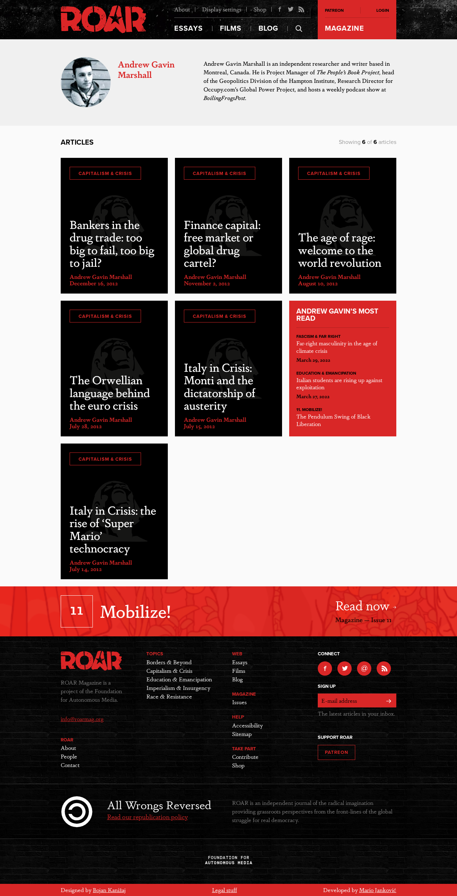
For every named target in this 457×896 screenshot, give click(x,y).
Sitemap (242, 734)
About (182, 9)
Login (382, 10)
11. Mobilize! (309, 409)
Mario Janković (377, 890)
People (69, 756)
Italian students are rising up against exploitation (339, 383)
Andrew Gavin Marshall (101, 276)
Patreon (334, 10)
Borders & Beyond (169, 662)
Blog (268, 28)
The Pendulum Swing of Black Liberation (333, 420)
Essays (188, 28)
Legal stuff (224, 890)
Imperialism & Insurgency (178, 688)
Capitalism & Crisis (105, 173)
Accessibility (247, 725)
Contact (70, 765)
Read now (364, 605)
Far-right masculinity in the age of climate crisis (336, 347)
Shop (259, 9)
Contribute (245, 756)
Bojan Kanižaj (109, 890)
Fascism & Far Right (318, 336)
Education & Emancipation (326, 373)
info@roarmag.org (82, 719)
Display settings (221, 9)
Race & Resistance (169, 696)
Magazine (344, 28)
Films (230, 28)
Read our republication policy (147, 816)
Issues (239, 702)
